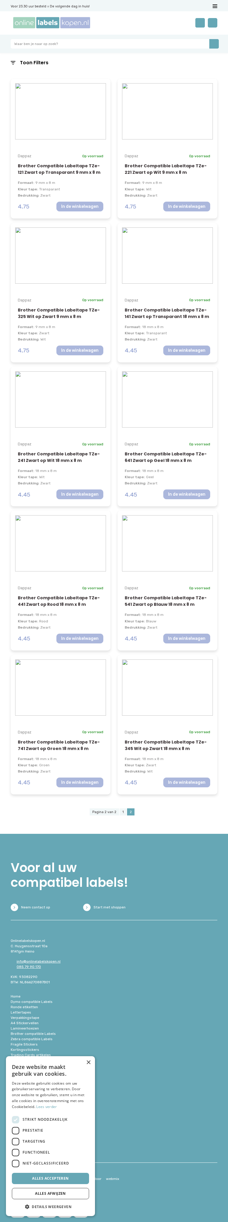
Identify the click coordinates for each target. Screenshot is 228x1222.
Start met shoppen (110, 907)
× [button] (88, 1062)
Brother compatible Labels (33, 1034)
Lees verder (46, 1106)
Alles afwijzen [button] (50, 1193)
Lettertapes (21, 1012)
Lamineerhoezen (25, 1028)
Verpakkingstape (25, 1018)
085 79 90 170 (29, 967)
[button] (50, 1206)
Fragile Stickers (24, 1044)
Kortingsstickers (25, 1050)
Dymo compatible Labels (32, 1002)
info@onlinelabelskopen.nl (39, 961)
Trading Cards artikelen (31, 1055)
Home (15, 996)
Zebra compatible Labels (32, 1039)
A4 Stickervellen (25, 1023)
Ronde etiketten (24, 1007)
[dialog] (50, 1136)
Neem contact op (35, 907)
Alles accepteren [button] (50, 1178)
